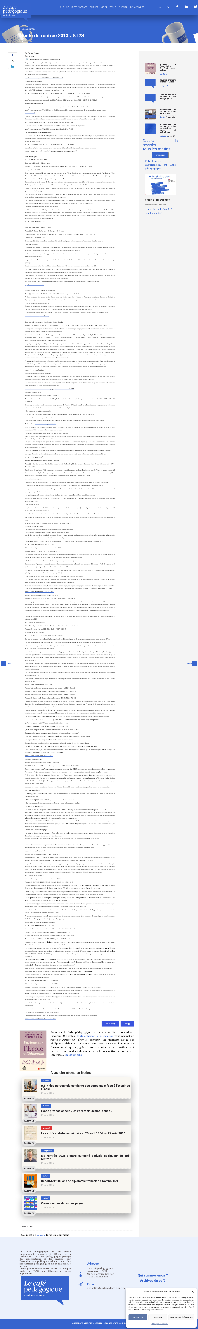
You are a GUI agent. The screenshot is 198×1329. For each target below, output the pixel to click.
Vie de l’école (108, 7)
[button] (192, 1291)
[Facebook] (177, 7)
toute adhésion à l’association (95, 1036)
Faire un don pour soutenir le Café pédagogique (168, 97)
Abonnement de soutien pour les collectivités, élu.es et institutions (168, 128)
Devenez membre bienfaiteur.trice (168, 81)
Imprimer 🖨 (110, 1024)
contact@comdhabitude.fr (159, 209)
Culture (123, 7)
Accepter (138, 1317)
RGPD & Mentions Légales (90, 1323)
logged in (41, 1235)
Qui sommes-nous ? (153, 1275)
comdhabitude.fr (154, 213)
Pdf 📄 (127, 1024)
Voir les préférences (181, 1317)
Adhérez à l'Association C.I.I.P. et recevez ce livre (168, 67)
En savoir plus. (73, 1055)
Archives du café (153, 1281)
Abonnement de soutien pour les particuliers (168, 111)
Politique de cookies (160, 1324)
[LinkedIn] (187, 7)
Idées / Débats (79, 7)
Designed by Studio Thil (114, 1323)
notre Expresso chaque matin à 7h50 (45, 1269)
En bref (94, 7)
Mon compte (137, 7)
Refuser (158, 1317)
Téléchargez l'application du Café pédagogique (160, 165)
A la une (64, 7)
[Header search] (160, 7)
